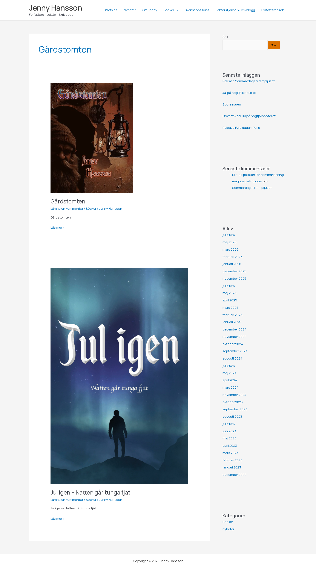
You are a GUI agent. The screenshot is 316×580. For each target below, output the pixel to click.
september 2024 (234, 351)
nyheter (228, 529)
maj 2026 (229, 242)
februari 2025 (232, 315)
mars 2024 (230, 387)
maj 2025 (229, 293)
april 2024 (229, 380)
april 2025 (229, 300)
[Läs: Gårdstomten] (92, 137)
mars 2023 (230, 453)
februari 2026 (232, 256)
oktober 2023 (232, 402)
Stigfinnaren (231, 104)
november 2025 (234, 278)
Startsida (110, 10)
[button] (176, 10)
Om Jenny (149, 10)
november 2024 (234, 336)
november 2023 (234, 394)
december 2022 (234, 474)
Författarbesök (272, 10)
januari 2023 (231, 467)
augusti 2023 (232, 416)
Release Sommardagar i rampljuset (248, 81)
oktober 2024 (232, 344)
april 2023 (229, 445)
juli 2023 (228, 424)
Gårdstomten (68, 201)
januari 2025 (231, 322)
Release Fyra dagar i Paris (241, 127)
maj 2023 (229, 438)
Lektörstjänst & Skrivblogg (235, 10)
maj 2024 (229, 373)
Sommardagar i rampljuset (252, 187)
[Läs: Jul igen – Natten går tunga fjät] (119, 375)
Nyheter (130, 10)
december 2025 (234, 271)
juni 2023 (229, 431)
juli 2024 (228, 365)
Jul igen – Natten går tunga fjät (90, 492)
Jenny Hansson (55, 8)
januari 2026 (231, 264)
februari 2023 (232, 460)
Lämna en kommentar (67, 208)
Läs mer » (57, 227)
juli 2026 (228, 235)
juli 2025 (228, 286)
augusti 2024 (232, 358)
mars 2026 (230, 249)
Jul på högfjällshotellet (239, 92)
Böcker (169, 10)
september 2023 (234, 409)
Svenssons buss (197, 10)
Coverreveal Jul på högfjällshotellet (249, 116)
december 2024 (234, 329)
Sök (225, 36)
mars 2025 (230, 307)
